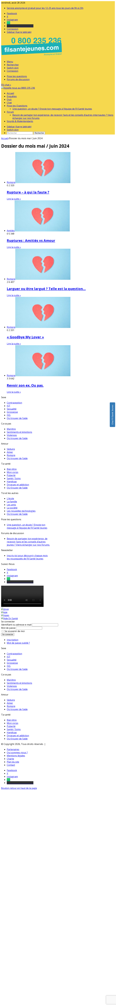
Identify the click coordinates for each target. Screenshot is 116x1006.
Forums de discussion (18, 79)
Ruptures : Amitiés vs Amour (31, 240)
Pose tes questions (17, 76)
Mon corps (12, 472)
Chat (9, 102)
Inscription (12, 639)
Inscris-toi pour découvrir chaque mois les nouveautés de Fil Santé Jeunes (27, 557)
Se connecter (7, 634)
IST (8, 405)
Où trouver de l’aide (17, 418)
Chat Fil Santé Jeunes (112, 415)
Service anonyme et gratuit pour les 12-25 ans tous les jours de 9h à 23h (45, 8)
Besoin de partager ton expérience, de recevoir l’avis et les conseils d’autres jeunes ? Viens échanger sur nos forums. (28, 541)
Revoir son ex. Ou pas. (25, 385)
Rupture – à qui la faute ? (28, 192)
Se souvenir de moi (15, 631)
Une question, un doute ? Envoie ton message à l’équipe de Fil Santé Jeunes (52, 108)
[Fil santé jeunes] (18, 87)
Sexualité (11, 408)
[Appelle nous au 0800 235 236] (32, 56)
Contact (11, 765)
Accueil (10, 93)
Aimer (10, 452)
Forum (10, 111)
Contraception (14, 402)
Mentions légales (16, 755)
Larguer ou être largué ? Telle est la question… (46, 288)
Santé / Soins (14, 478)
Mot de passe (8, 627)
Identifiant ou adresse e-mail (16, 624)
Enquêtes (12, 96)
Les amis (11, 504)
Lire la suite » (14, 198)
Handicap (12, 481)
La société (12, 507)
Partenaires (13, 749)
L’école (10, 498)
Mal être (11, 429)
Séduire (11, 449)
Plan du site (13, 761)
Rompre (11, 455)
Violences (12, 435)
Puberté (11, 475)
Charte (10, 758)
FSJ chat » (6, 84)
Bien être (12, 469)
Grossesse (12, 412)
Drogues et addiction (18, 484)
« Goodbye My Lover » (25, 337)
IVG (8, 415)
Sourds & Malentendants (20, 121)
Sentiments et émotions (19, 432)
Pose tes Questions (17, 105)
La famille (12, 501)
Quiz (9, 99)
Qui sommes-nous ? (17, 752)
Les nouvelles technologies (21, 510)
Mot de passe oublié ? (18, 642)
